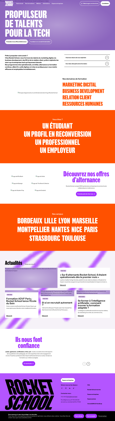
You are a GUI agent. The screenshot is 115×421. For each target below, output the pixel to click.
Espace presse (91, 399)
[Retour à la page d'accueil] (29, 409)
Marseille (85, 220)
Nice (76, 229)
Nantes (60, 229)
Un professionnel (57, 142)
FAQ (88, 385)
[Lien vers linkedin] (70, 388)
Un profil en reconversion (57, 134)
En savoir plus (28, 363)
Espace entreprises (57, 3)
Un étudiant (57, 125)
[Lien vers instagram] (66, 388)
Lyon (64, 220)
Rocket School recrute (94, 389)
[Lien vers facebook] (62, 388)
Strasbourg (44, 238)
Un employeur (57, 150)
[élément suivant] (88, 363)
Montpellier (33, 229)
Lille (50, 220)
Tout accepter (91, 416)
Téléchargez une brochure (90, 3)
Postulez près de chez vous (85, 194)
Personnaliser (102, 416)
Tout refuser (79, 416)
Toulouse (74, 238)
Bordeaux (29, 220)
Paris (91, 229)
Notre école (19, 3)
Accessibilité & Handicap (94, 403)
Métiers (38, 3)
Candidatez (105, 3)
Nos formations (29, 3)
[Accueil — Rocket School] (9, 3)
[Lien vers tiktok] (74, 388)
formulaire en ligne (71, 396)
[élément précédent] (84, 363)
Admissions (46, 3)
